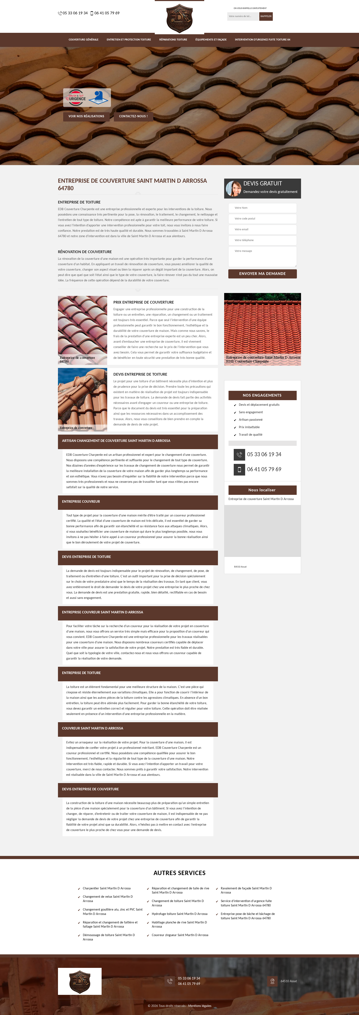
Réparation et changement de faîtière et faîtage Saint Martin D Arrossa (110, 925)
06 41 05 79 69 (107, 13)
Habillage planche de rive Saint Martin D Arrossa (179, 925)
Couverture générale (83, 39)
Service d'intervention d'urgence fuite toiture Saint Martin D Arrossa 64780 (246, 903)
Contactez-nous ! (133, 116)
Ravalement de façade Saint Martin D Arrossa (246, 891)
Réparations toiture (173, 39)
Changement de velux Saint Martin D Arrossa (108, 899)
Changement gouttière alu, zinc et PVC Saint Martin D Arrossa (113, 912)
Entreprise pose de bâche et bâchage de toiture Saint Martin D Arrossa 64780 (248, 916)
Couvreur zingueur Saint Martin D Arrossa (180, 935)
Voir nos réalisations (86, 116)
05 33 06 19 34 (75, 13)
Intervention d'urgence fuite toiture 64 (262, 39)
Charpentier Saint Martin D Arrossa (107, 888)
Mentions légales (199, 1006)
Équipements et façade (211, 39)
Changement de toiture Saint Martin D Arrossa (178, 903)
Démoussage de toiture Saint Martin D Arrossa (109, 937)
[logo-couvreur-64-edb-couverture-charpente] (179, 17)
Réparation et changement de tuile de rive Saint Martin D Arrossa (180, 891)
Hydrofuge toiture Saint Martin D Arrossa (180, 914)
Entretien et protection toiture (129, 39)
